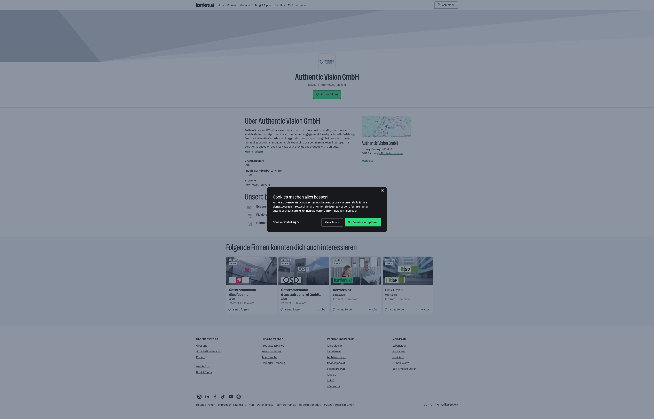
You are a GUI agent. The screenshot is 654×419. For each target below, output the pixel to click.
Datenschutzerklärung (286, 210)
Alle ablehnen (332, 222)
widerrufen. (348, 206)
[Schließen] (382, 190)
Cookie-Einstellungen (286, 222)
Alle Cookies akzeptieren (363, 222)
